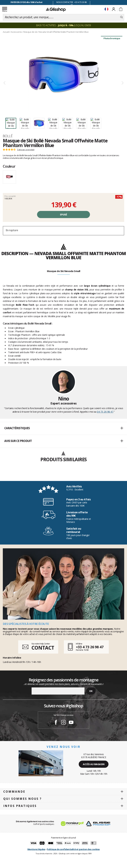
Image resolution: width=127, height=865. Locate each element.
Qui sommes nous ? (22, 799)
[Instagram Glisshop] (63, 723)
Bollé (7, 136)
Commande (14, 791)
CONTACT (42, 647)
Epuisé (63, 214)
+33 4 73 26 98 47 (90, 646)
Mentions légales (36, 849)
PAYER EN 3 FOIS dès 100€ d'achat (26, 2)
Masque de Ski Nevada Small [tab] (63, 271)
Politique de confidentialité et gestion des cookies (73, 849)
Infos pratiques (20, 806)
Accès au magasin (93, 764)
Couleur (9, 166)
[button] (63, 428)
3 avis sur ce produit (25, 149)
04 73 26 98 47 (105, 411)
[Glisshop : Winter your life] (56, 9)
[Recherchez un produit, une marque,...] (121, 17)
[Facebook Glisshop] (56, 723)
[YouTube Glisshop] (71, 723)
